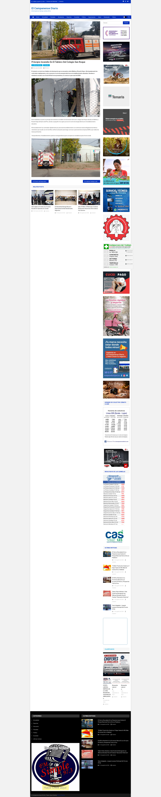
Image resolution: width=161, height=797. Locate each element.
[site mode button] (125, 17)
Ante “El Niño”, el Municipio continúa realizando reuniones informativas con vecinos (88, 208)
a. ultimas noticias (36, 65)
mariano (47, 68)
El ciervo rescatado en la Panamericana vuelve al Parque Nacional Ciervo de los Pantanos (120, 554)
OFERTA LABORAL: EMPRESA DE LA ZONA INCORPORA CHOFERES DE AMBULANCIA (107, 691)
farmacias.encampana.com (113, 267)
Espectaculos (91, 17)
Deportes (69, 17)
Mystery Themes (61, 795)
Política (84, 17)
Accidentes (61, 17)
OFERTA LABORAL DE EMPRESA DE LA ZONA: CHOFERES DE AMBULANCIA (116, 668)
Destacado (107, 17)
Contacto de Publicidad (51, 1)
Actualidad (45, 17)
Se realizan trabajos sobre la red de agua (92, 181)
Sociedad (76, 17)
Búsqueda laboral (115, 686)
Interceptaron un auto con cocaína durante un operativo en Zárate (41, 207)
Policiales (52, 17)
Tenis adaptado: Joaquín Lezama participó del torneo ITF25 (120, 607)
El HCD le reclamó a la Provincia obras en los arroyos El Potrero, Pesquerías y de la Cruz (120, 580)
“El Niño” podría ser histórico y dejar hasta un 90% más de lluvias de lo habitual (120, 567)
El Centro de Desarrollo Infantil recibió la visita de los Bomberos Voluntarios (41, 181)
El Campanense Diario (44, 8)
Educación (36, 726)
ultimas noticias (37, 739)
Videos (114, 17)
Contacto (61, 1)
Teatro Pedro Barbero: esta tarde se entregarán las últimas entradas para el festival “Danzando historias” (120, 594)
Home (37, 17)
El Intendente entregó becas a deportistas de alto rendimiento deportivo (64, 208)
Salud (99, 17)
